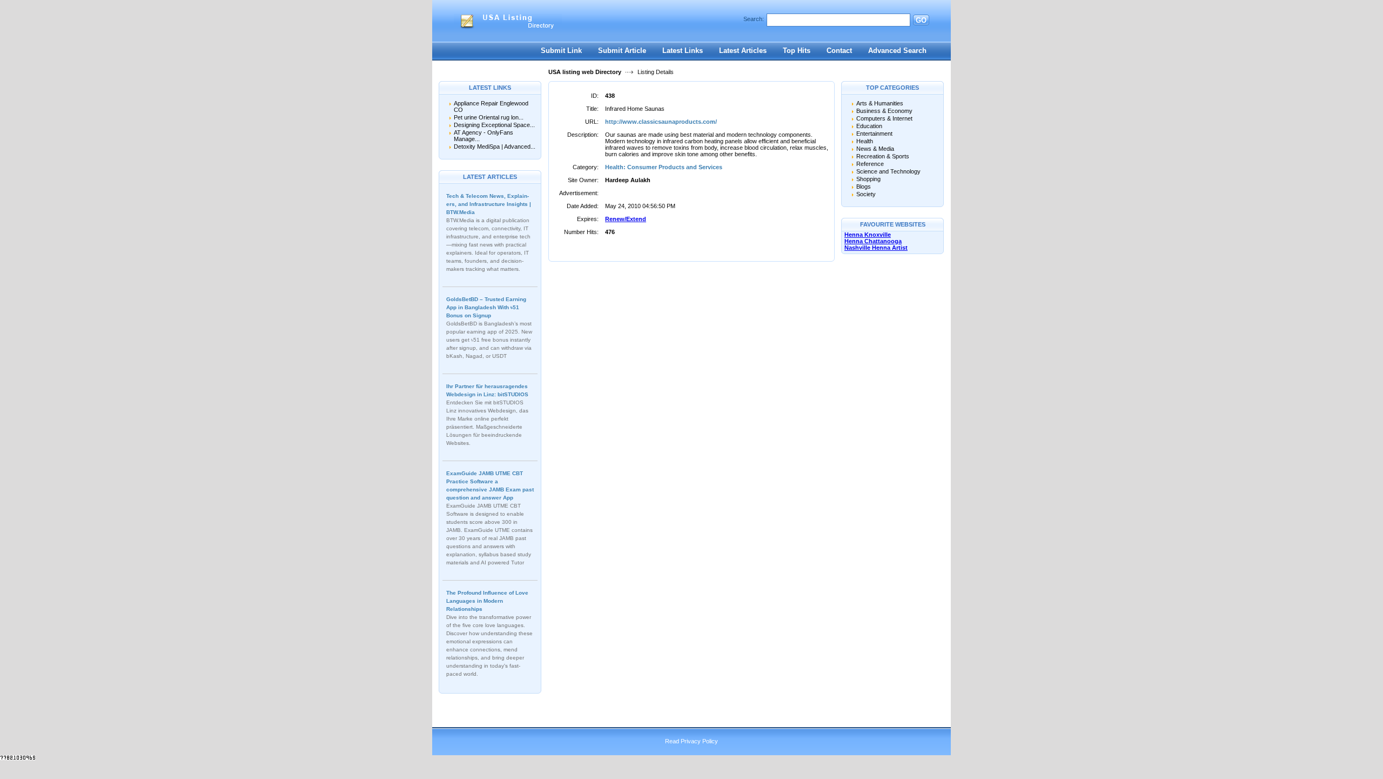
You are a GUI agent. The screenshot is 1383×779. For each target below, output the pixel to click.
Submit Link (561, 50)
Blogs (863, 186)
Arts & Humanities (879, 103)
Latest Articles (743, 50)
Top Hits (796, 50)
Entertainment (874, 133)
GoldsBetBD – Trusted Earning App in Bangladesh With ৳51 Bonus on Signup (486, 307)
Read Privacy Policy (691, 741)
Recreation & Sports (882, 156)
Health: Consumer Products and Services (663, 167)
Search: (753, 19)
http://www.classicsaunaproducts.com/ (661, 121)
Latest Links (682, 50)
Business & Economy (884, 111)
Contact (839, 50)
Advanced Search (897, 50)
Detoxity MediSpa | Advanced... (494, 146)
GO (921, 20)
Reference (870, 164)
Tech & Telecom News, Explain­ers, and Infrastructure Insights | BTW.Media (488, 204)
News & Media (875, 148)
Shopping (868, 179)
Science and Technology (888, 171)
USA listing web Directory (584, 72)
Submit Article (622, 50)
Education (869, 126)
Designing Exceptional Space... (494, 125)
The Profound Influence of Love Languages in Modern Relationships (487, 601)
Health (864, 141)
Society (866, 194)
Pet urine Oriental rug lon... (488, 117)
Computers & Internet (884, 118)
